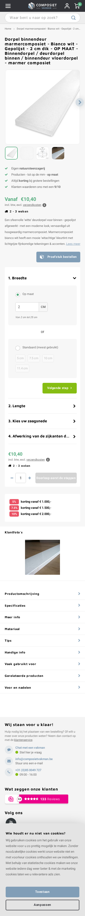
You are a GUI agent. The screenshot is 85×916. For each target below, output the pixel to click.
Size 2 (18, 294)
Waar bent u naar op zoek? (73, 18)
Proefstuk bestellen (62, 257)
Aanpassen (42, 905)
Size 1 (18, 348)
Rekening (67, 6)
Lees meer (73, 244)
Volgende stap (57, 388)
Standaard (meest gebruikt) (40, 347)
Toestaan (42, 892)
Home (8, 28)
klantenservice (23, 740)
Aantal (20, 478)
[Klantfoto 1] (42, 557)
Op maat (28, 294)
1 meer (29, 478)
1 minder (11, 478)
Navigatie (8, 6)
